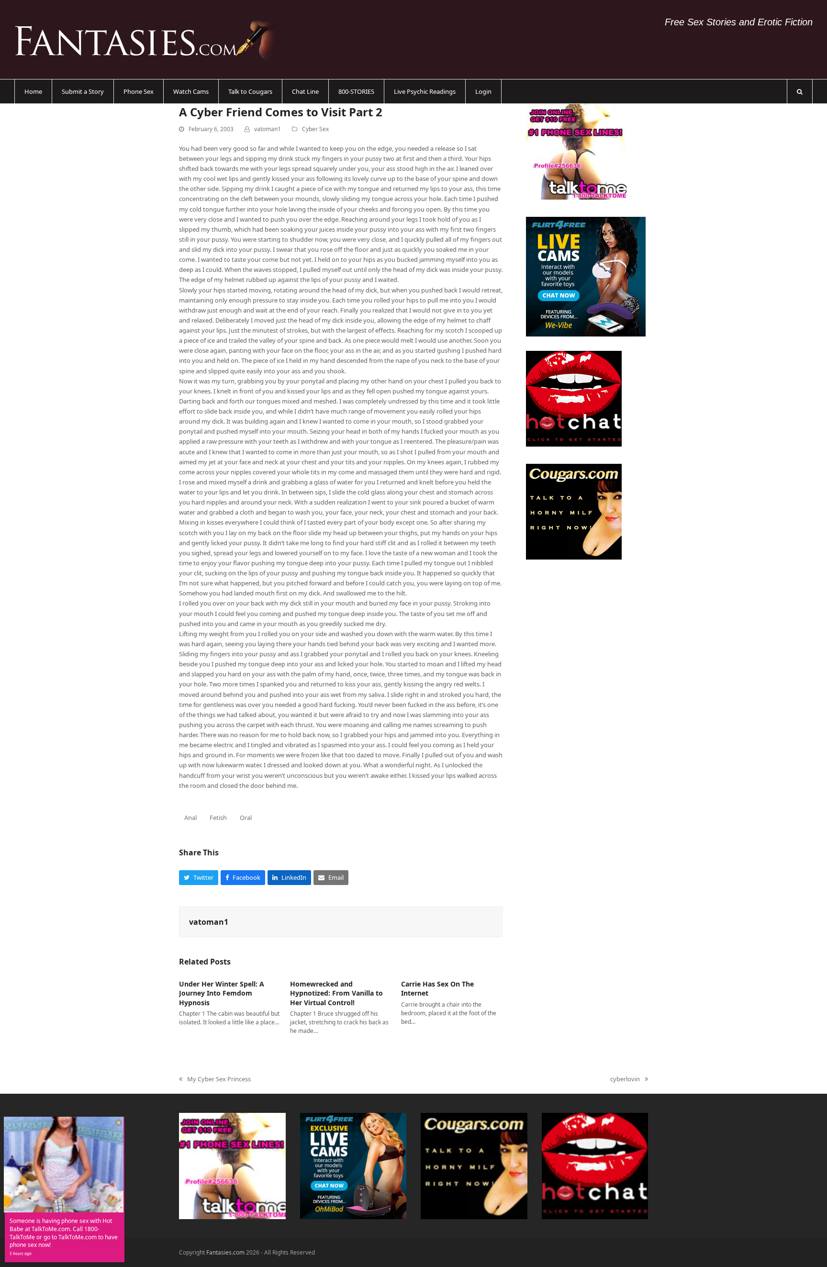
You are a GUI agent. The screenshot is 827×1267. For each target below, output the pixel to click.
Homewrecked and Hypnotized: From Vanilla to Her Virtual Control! (336, 993)
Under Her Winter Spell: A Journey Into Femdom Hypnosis (221, 993)
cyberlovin (625, 1079)
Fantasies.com (225, 1252)
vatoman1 (267, 129)
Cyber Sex (315, 129)
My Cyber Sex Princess (215, 1079)
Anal (190, 817)
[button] (799, 91)
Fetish (218, 817)
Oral (246, 817)
